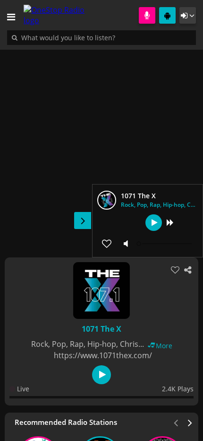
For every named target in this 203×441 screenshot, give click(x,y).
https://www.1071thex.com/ (103, 355)
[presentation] (190, 422)
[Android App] (167, 15)
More (164, 345)
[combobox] (97, 37)
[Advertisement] (101, 148)
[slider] (165, 243)
